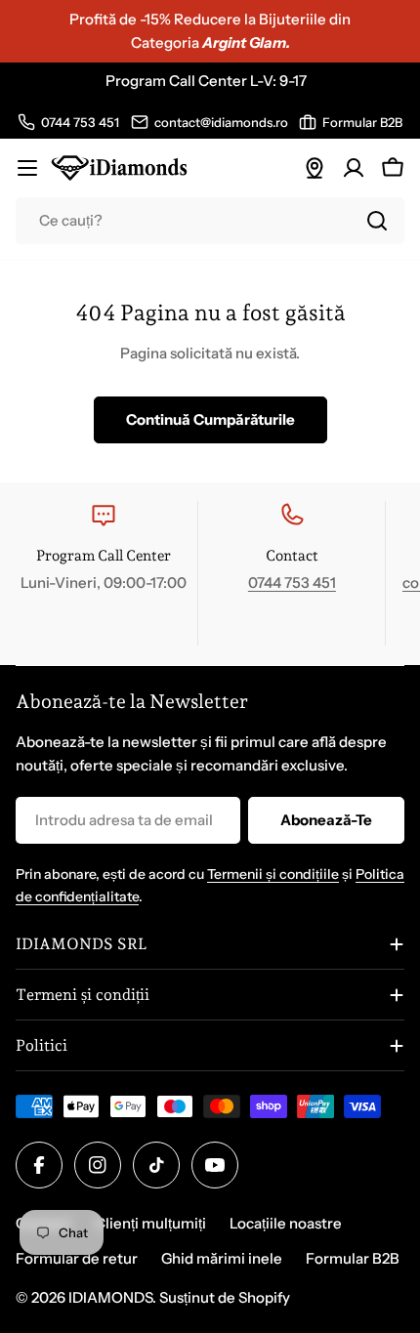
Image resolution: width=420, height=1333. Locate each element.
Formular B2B (352, 1258)
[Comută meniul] (27, 168)
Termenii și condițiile (273, 874)
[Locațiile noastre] (314, 168)
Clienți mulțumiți (150, 1223)
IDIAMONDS (110, 1297)
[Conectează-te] (353, 168)
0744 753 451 (292, 582)
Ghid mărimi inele (221, 1258)
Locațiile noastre (286, 1223)
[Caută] (377, 220)
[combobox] (210, 220)
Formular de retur (77, 1258)
